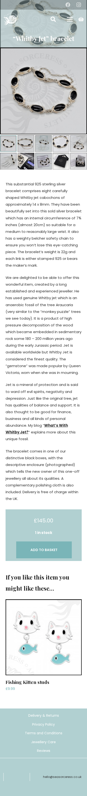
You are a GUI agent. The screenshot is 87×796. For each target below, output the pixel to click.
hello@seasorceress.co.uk (62, 777)
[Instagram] (78, 5)
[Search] (53, 19)
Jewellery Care (43, 742)
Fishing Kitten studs (27, 682)
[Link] (11, 19)
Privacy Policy (43, 724)
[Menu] (70, 19)
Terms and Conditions (43, 733)
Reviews (43, 750)
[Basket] (81, 19)
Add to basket (44, 549)
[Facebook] (68, 5)
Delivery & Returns (43, 715)
